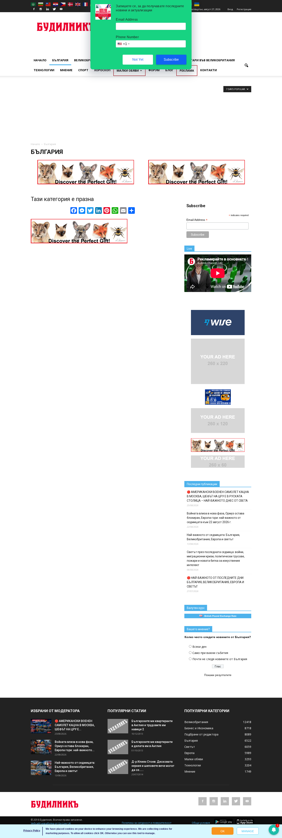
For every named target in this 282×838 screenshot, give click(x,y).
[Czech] (63, 4)
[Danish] (70, 4)
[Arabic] (33, 4)
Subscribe (171, 59)
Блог (169, 70)
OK (222, 831)
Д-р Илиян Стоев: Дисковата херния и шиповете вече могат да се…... (153, 766)
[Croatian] (55, 4)
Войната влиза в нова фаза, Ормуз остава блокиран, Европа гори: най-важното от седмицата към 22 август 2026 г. (215, 518)
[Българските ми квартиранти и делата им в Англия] (118, 747)
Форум (154, 70)
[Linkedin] (47, 9)
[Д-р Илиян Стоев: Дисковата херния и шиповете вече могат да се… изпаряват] (118, 767)
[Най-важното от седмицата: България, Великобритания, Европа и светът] (41, 768)
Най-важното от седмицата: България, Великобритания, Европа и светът (213, 537)
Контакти (208, 70)
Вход (230, 9)
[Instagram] (41, 9)
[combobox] (123, 43)
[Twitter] (54, 9)
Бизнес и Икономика (198, 728)
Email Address (196, 220)
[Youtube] (61, 9)
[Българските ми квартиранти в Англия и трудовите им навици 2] (118, 726)
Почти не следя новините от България (219, 659)
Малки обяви (128, 70)
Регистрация (244, 9)
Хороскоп (102, 70)
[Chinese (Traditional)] (48, 4)
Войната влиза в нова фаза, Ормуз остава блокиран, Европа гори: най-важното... (75, 746)
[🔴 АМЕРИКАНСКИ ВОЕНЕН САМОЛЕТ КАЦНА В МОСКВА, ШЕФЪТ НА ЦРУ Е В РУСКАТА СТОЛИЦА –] (41, 726)
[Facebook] (34, 9)
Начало (40, 60)
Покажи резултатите (217, 675)
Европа (189, 753)
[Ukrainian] (197, 4)
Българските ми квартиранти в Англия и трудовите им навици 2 (152, 725)
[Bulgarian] (41, 4)
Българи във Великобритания (209, 60)
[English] (78, 4)
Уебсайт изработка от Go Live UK (51, 823)
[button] (246, 66)
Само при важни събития (210, 653)
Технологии (44, 70)
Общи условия (201, 823)
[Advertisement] (141, 111)
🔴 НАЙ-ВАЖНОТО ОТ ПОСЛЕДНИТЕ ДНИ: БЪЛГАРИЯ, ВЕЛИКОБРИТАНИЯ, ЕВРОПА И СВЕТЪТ (215, 582)
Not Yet (137, 59)
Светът (189, 747)
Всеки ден (199, 647)
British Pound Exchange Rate (219, 616)
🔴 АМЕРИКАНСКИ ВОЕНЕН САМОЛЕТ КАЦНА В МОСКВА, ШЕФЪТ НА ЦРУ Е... (75, 725)
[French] (85, 4)
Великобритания (88, 60)
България (60, 60)
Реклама (187, 70)
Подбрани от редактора (201, 734)
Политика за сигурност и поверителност (146, 823)
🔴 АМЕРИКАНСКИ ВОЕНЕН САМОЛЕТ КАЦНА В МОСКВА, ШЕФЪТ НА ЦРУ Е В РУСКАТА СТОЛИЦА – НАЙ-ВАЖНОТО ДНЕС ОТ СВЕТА (218, 496)
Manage (248, 831)
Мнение (66, 70)
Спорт (83, 70)
